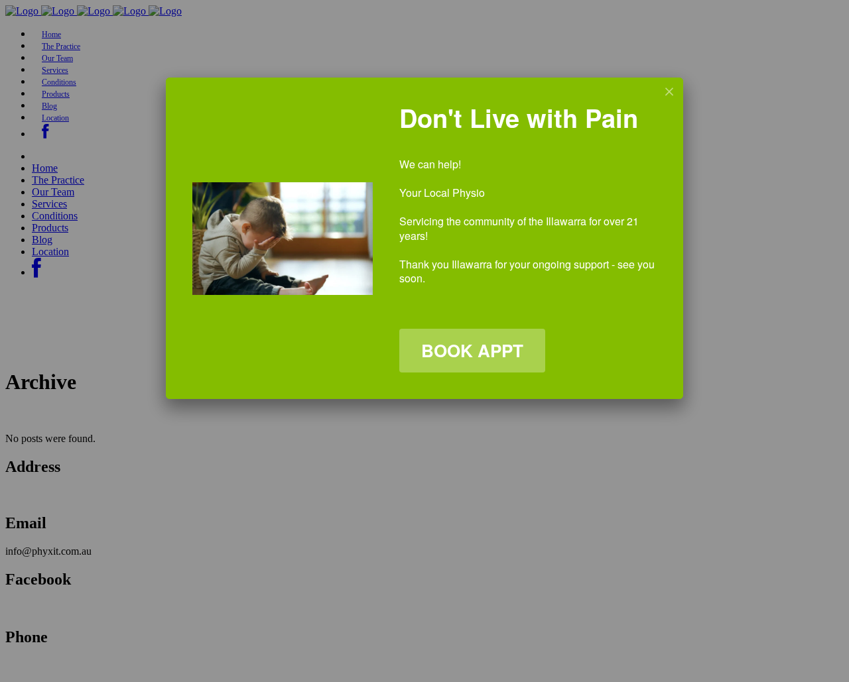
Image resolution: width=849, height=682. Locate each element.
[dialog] (424, 238)
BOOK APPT (472, 350)
